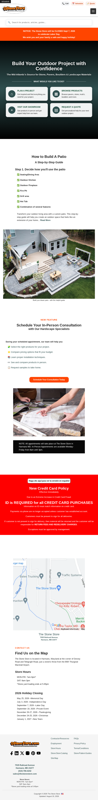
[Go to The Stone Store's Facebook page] (11, 753)
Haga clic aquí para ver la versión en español (49, 481)
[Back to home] (14, 8)
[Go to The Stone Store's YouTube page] (38, 753)
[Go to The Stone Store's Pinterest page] (33, 753)
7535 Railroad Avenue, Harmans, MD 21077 (49, 637)
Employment (56, 743)
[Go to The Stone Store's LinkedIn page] (16, 753)
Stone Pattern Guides (83, 753)
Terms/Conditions (81, 748)
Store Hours (56, 748)
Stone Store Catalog (59, 753)
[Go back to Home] (25, 744)
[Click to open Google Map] (49, 594)
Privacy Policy (80, 743)
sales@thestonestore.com (25, 774)
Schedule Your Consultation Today (49, 380)
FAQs (76, 739)
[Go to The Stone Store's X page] (22, 753)
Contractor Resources (60, 739)
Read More (45, 220)
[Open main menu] (93, 11)
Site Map (54, 758)
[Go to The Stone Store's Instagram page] (27, 753)
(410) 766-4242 (24, 771)
